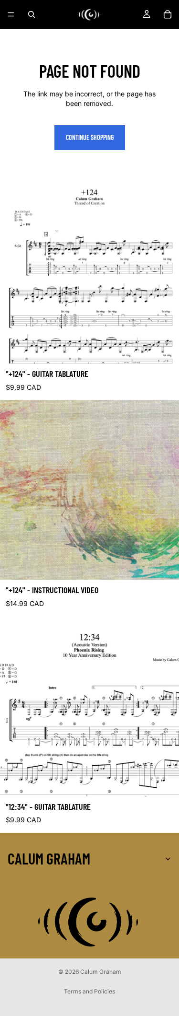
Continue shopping (90, 137)
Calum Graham (100, 971)
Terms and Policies (89, 991)
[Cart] (167, 14)
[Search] (31, 14)
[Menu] (11, 14)
